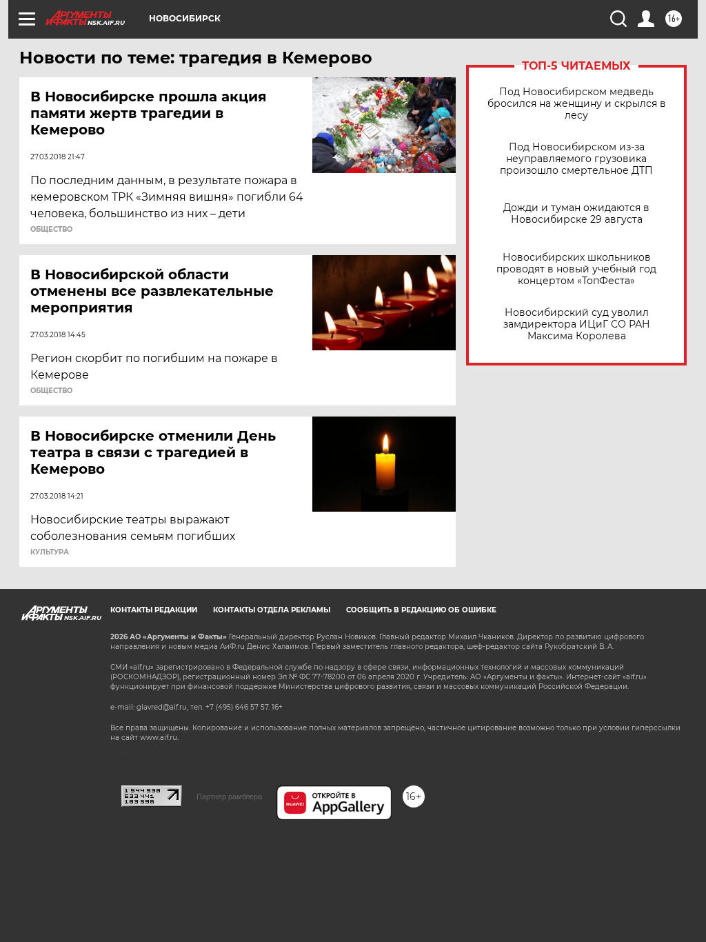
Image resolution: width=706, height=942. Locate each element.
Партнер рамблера (229, 796)
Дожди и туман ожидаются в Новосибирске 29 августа (576, 214)
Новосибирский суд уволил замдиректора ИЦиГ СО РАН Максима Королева (576, 324)
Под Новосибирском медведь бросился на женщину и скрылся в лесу (576, 103)
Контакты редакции (153, 609)
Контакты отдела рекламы (271, 609)
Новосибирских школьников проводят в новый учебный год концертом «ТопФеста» (576, 269)
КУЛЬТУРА (49, 552)
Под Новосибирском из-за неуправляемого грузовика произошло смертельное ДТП (576, 159)
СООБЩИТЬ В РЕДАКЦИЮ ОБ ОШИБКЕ (421, 609)
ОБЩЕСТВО (51, 229)
